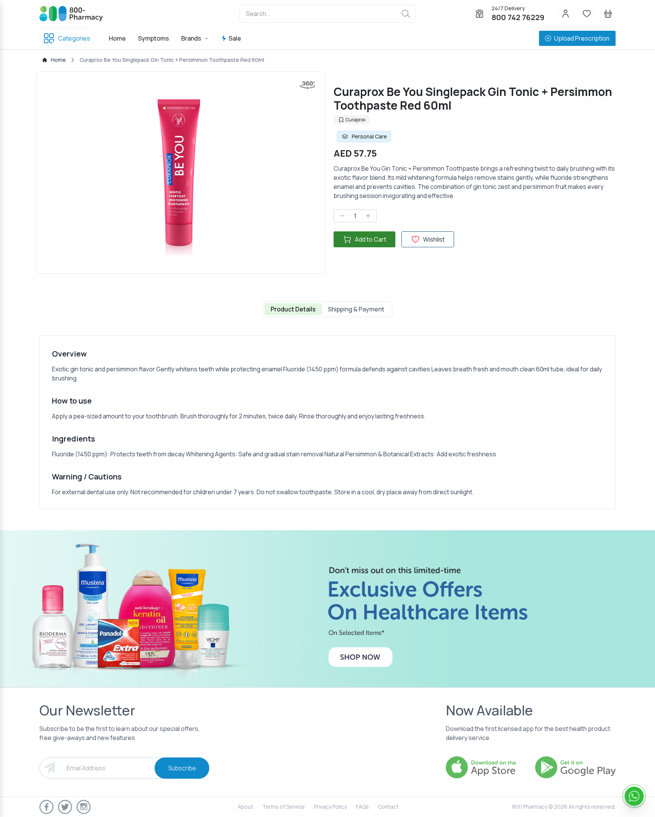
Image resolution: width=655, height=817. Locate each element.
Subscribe (182, 768)
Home (117, 38)
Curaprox (355, 119)
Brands (191, 38)
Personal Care (369, 136)
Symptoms (153, 38)
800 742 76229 (518, 17)
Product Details (293, 309)
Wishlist (434, 239)
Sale (235, 38)
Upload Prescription (582, 38)
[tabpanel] (327, 422)
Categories (74, 38)
